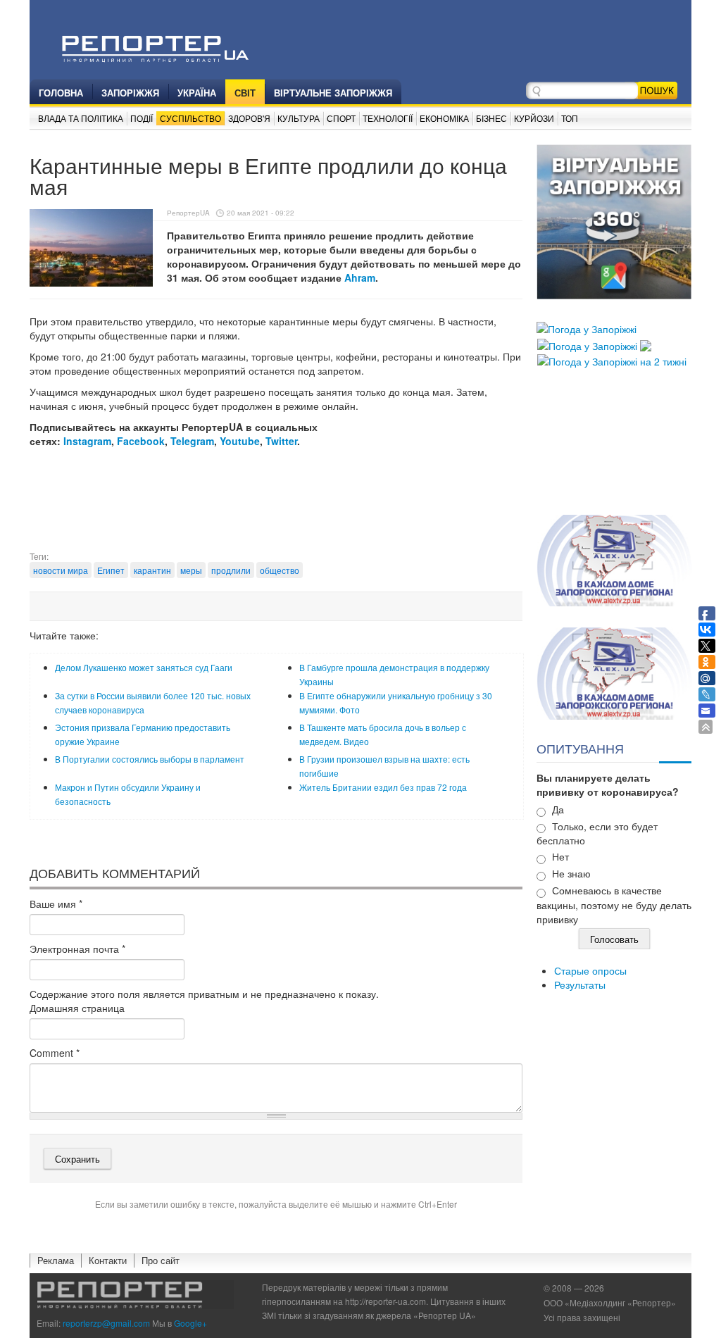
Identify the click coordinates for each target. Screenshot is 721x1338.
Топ (569, 118)
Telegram (192, 441)
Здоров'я (249, 118)
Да (558, 809)
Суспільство (190, 118)
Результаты (580, 984)
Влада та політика (80, 118)
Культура (298, 118)
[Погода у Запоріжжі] (587, 327)
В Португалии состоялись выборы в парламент (149, 759)
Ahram (359, 277)
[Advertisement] (286, 514)
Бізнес (491, 118)
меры (191, 570)
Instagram (87, 441)
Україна (196, 92)
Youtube (240, 441)
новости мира (60, 570)
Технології (388, 118)
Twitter (281, 441)
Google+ (190, 1323)
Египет (111, 570)
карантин (152, 570)
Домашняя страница (77, 1008)
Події (141, 118)
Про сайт (161, 1260)
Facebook (141, 441)
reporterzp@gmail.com (106, 1323)
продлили (231, 570)
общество (279, 570)
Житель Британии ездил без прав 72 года (383, 787)
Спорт (341, 118)
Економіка (444, 118)
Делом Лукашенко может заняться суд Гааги (143, 667)
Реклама (55, 1260)
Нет (560, 856)
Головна (61, 92)
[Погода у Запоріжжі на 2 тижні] (611, 360)
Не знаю (571, 873)
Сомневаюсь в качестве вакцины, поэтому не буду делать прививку (614, 904)
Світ (245, 92)
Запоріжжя (130, 92)
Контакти (108, 1260)
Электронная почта (77, 949)
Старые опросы (590, 970)
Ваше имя (56, 903)
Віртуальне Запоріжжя (333, 92)
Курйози (534, 118)
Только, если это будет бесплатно (597, 833)
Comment (55, 1053)
